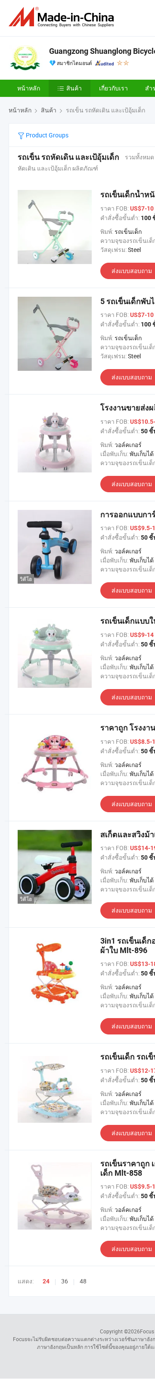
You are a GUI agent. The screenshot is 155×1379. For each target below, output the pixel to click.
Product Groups (46, 135)
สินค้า (74, 88)
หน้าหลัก (28, 88)
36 (64, 1281)
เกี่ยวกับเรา (113, 88)
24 (46, 1281)
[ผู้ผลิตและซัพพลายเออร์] (63, 17)
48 (83, 1281)
